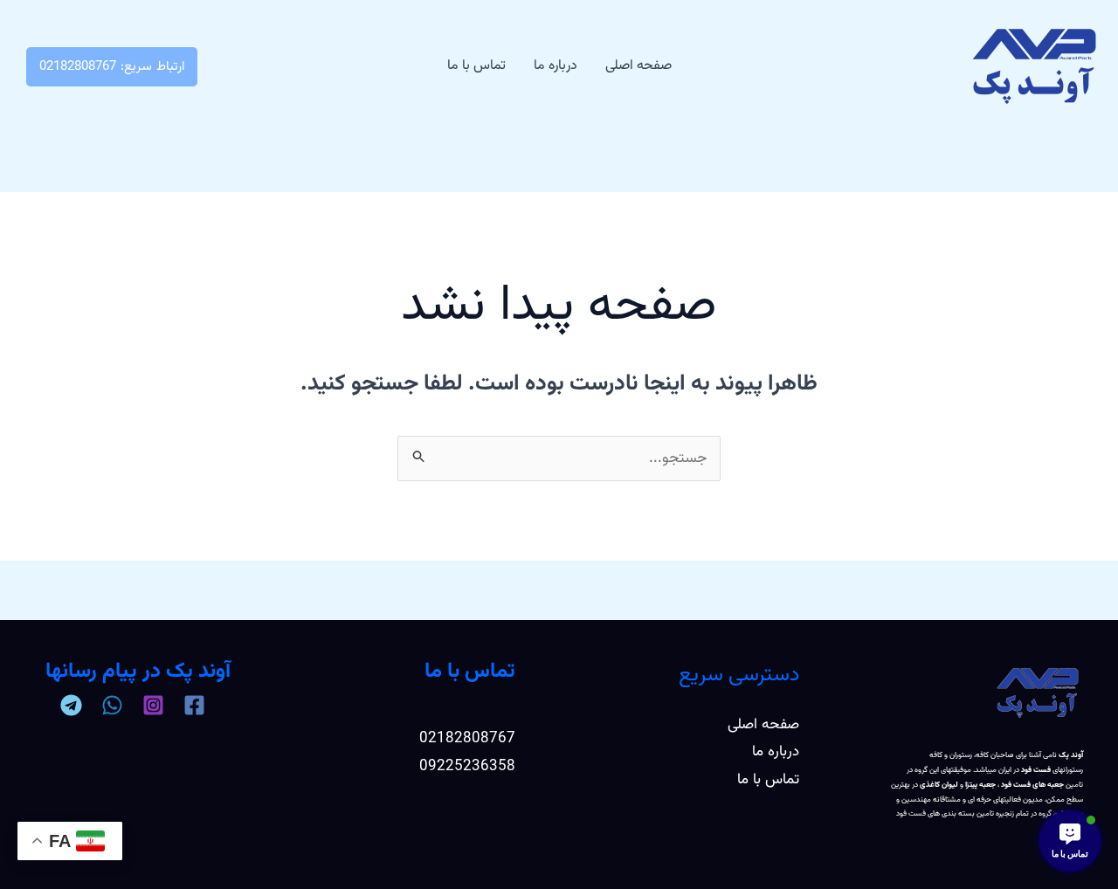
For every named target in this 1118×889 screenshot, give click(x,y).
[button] (112, 66)
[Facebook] (194, 705)
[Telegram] (71, 705)
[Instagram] (153, 705)
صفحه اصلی (638, 66)
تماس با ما (476, 66)
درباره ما (555, 66)
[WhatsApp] (112, 705)
